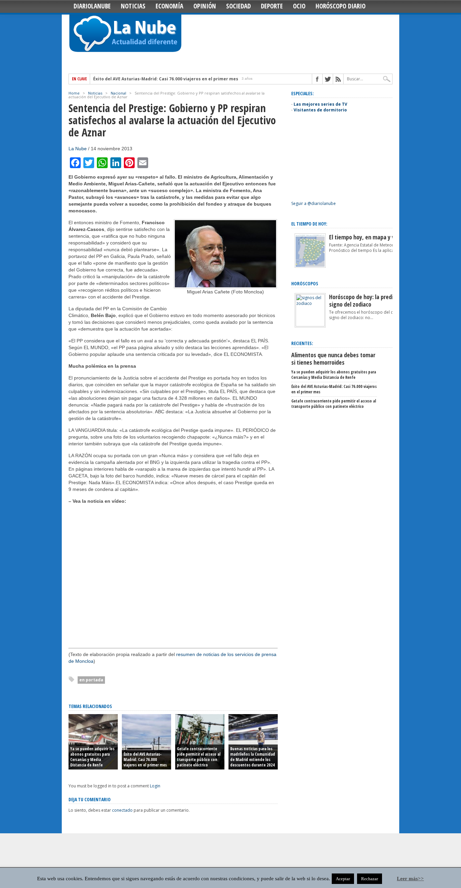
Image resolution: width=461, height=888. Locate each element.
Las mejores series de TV (320, 104)
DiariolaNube (92, 6)
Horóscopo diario (340, 6)
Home (74, 93)
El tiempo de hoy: (309, 223)
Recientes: (302, 343)
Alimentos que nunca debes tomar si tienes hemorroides (333, 358)
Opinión (204, 6)
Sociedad (238, 6)
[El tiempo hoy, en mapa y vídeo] (310, 266)
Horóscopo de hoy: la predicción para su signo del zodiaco (377, 300)
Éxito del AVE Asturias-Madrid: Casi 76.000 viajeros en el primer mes (165, 79)
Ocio (299, 6)
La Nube (78, 148)
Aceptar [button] (343, 878)
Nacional (118, 93)
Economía (169, 6)
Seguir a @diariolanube (313, 203)
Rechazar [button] (369, 878)
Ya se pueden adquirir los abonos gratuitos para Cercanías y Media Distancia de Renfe (92, 757)
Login (155, 786)
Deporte (272, 6)
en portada (91, 680)
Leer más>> (410, 878)
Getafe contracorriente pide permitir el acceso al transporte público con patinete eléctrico (198, 757)
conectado (122, 810)
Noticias (133, 6)
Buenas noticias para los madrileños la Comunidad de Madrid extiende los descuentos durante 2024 (252, 757)
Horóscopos (304, 283)
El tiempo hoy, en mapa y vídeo (367, 237)
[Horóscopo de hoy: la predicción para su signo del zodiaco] (310, 325)
